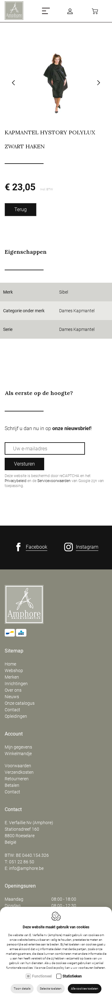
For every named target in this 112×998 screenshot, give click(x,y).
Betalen (12, 785)
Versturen (24, 464)
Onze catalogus (20, 703)
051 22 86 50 (21, 861)
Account (14, 734)
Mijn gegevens (18, 747)
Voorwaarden (18, 765)
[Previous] (13, 83)
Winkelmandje (18, 753)
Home (10, 663)
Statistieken (72, 976)
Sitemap (14, 651)
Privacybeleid (15, 481)
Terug (20, 209)
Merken (12, 677)
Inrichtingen (16, 683)
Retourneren (17, 778)
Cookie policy (55, 967)
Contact (12, 709)
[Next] (98, 83)
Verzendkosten (19, 772)
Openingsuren (20, 886)
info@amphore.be (26, 868)
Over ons (13, 690)
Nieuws (12, 696)
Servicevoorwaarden (54, 481)
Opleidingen (16, 716)
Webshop (14, 670)
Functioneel (42, 976)
